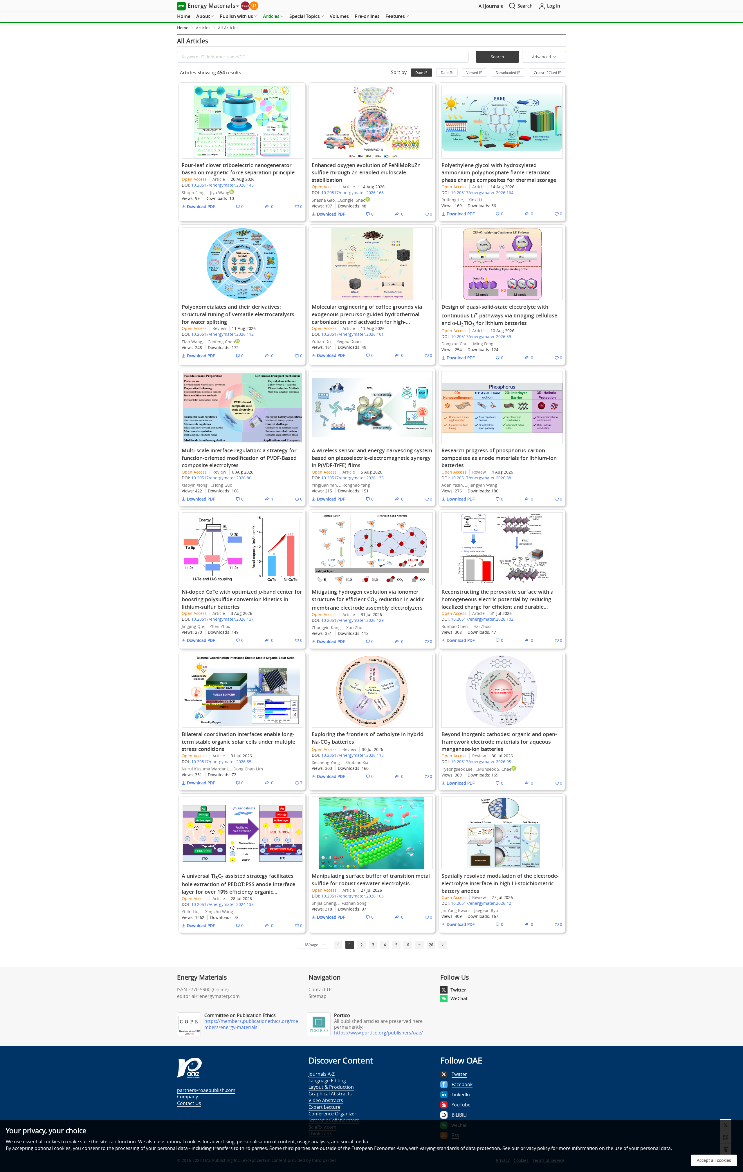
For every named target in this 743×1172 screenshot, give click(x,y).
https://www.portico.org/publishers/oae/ (378, 1033)
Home (183, 16)
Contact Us (321, 989)
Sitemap (318, 996)
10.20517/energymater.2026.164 (482, 192)
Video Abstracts (326, 1100)
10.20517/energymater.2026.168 (352, 192)
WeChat (459, 998)
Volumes (339, 16)
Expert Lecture (324, 1107)
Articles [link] (203, 27)
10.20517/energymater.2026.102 (482, 619)
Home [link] (182, 27)
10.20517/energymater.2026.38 (481, 478)
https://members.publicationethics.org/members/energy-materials (251, 1024)
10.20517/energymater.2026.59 (481, 336)
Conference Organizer (332, 1113)
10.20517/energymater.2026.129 (352, 620)
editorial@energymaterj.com (208, 996)
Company (187, 1096)
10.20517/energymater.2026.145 (222, 185)
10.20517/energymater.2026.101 (352, 334)
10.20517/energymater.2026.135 (352, 478)
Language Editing (327, 1080)
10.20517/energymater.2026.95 (481, 761)
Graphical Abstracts (330, 1093)
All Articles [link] (228, 27)
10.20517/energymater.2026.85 (221, 761)
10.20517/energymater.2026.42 (481, 903)
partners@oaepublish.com (206, 1090)
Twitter (458, 990)
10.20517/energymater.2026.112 (222, 334)
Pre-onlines (367, 16)
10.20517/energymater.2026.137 (222, 619)
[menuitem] (183, 16)
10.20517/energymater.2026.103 (352, 896)
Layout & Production (331, 1087)
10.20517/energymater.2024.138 (222, 904)
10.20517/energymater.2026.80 (221, 478)
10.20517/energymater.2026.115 (352, 755)
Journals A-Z (322, 1074)
